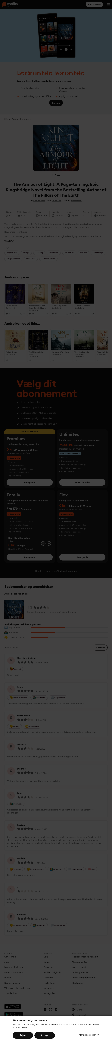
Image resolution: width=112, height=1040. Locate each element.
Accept (44, 1035)
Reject (23, 1035)
